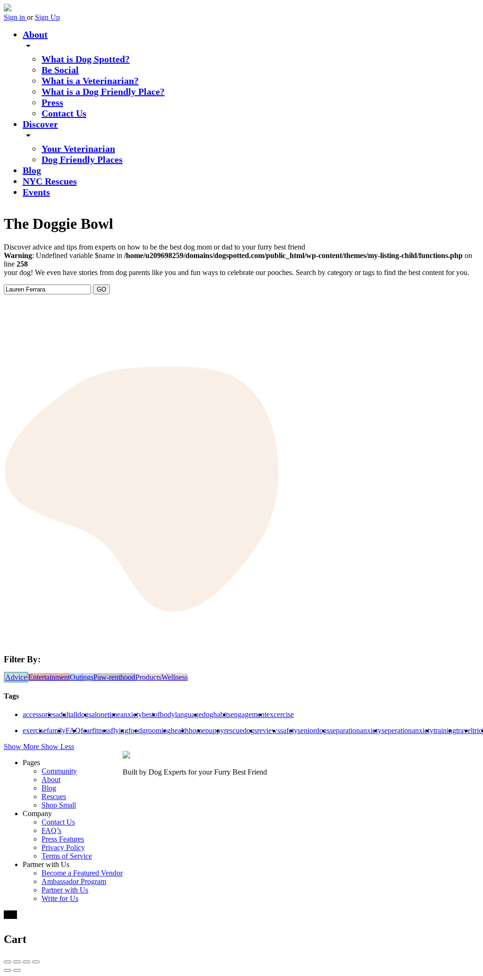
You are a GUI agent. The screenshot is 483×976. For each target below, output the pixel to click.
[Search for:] (48, 289)
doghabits (216, 714)
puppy (214, 730)
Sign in (15, 17)
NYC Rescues (50, 181)
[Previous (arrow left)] (7, 970)
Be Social (60, 70)
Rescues (54, 796)
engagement (248, 714)
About (35, 34)
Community (59, 771)
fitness (101, 730)
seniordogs (314, 730)
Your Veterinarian (78, 148)
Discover (40, 124)
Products (148, 677)
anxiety (131, 714)
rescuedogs (240, 730)
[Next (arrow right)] (17, 970)
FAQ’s (51, 830)
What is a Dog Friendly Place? (103, 91)
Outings (81, 677)
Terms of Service (67, 856)
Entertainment (49, 677)
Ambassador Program (74, 881)
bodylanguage (181, 714)
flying (119, 730)
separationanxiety (356, 730)
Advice (16, 677)
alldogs (81, 714)
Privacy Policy (63, 847)
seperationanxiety (407, 730)
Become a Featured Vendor (82, 873)
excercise (280, 714)
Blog (32, 170)
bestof (151, 714)
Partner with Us (65, 890)
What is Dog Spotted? (86, 59)
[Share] (17, 961)
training (444, 730)
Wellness (174, 677)
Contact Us (64, 113)
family (56, 730)
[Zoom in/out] (36, 961)
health (180, 730)
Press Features (63, 839)
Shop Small (59, 805)
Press (52, 102)
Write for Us (60, 898)
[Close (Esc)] (7, 961)
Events (36, 192)
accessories (39, 714)
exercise (35, 730)
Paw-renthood (114, 677)
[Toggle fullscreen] (26, 961)
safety (289, 730)
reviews (268, 730)
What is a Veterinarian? (90, 80)
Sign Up (47, 17)
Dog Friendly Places (82, 159)
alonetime (106, 714)
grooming (156, 730)
